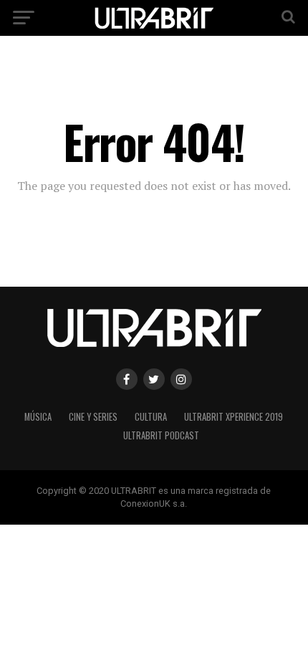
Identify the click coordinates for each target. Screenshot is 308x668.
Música (38, 417)
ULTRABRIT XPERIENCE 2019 (233, 417)
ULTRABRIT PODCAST (161, 435)
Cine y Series (93, 417)
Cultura (151, 417)
